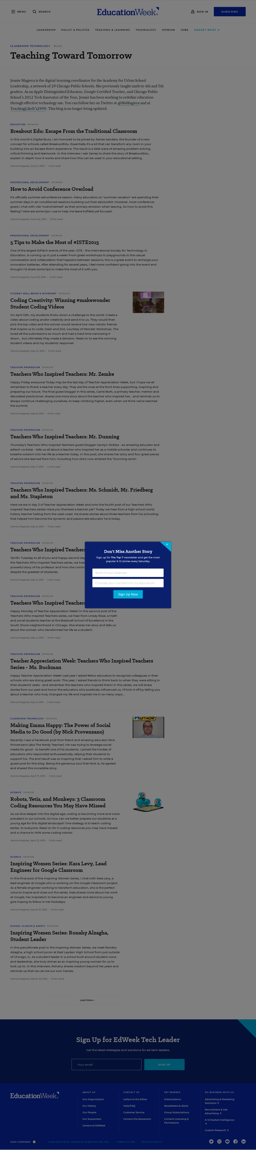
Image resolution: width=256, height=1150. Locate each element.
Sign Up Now (128, 594)
